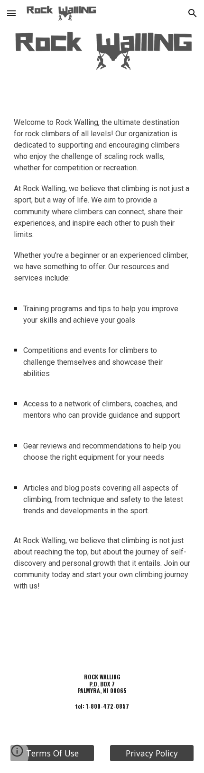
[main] (102, 358)
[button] (11, 13)
